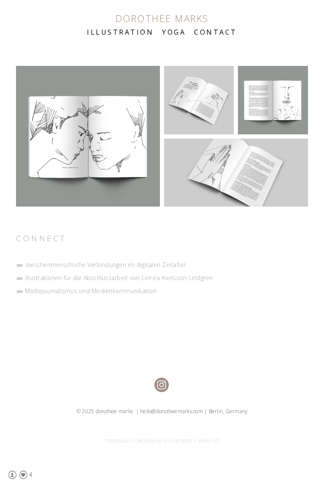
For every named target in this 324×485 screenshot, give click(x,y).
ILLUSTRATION (120, 32)
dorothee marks (162, 18)
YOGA (174, 32)
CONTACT (215, 32)
